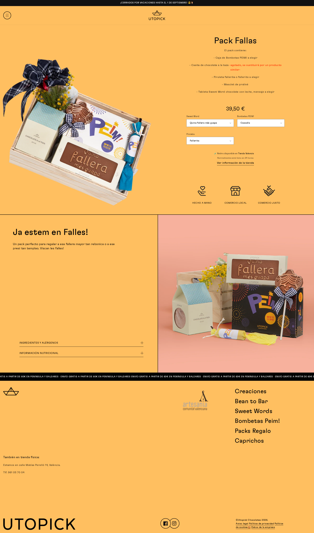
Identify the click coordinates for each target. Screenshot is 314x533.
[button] (7, 15)
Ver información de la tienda (235, 163)
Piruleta (190, 134)
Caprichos (249, 441)
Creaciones (251, 391)
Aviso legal (242, 524)
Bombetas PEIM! (245, 116)
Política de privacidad (261, 524)
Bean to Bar (251, 401)
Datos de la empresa (263, 527)
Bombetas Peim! (257, 421)
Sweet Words (254, 411)
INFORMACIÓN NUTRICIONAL (38, 353)
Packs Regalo (253, 431)
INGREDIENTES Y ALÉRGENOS (38, 342)
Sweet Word (192, 116)
